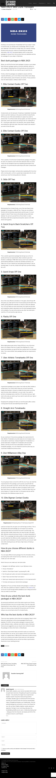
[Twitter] (5, 19)
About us (3, 763)
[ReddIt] (15, 19)
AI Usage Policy (5, 766)
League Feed (4, 772)
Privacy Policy (4, 764)
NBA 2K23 (10, 52)
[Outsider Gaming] (11, 3)
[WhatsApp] (12, 19)
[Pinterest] (9, 19)
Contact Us (4, 767)
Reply (7, 715)
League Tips (4, 770)
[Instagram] (51, 768)
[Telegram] (19, 19)
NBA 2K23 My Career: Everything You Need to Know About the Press (8, 665)
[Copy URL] (22, 19)
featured (31, 587)
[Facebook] (2, 19)
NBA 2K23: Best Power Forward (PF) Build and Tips (28, 664)
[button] (54, 3)
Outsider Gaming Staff (6, 9)
